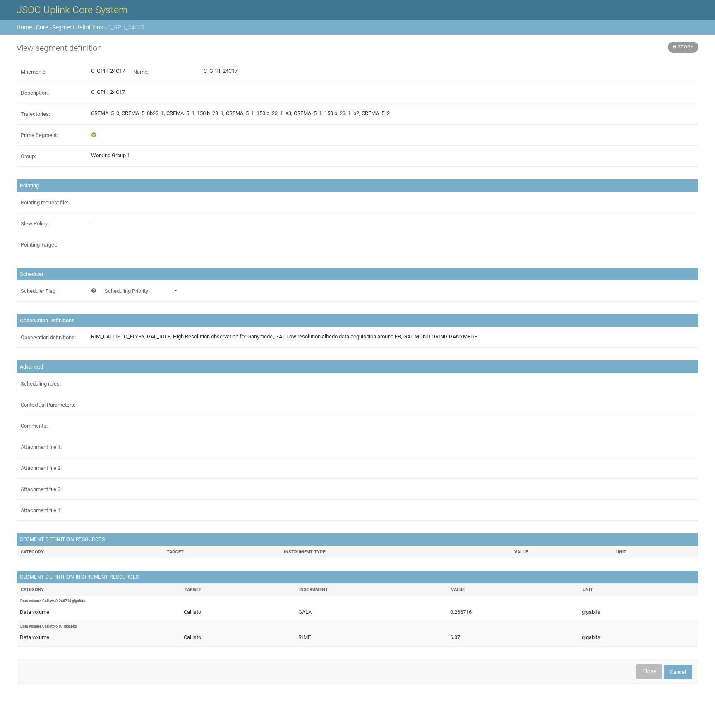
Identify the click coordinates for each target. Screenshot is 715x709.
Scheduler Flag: (39, 291)
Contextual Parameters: (48, 405)
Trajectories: (35, 114)
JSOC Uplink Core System (72, 10)
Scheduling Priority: (127, 291)
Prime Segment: (39, 135)
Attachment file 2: (41, 468)
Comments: (34, 426)
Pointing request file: (44, 202)
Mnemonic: (34, 72)
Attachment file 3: (41, 489)
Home (24, 27)
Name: (141, 72)
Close (649, 671)
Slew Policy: (35, 223)
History (683, 47)
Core (42, 27)
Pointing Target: (39, 245)
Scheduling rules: (41, 384)
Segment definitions (77, 27)
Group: (28, 156)
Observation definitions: (48, 337)
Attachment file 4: (41, 510)
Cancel (678, 672)
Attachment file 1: (41, 447)
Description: (35, 93)
